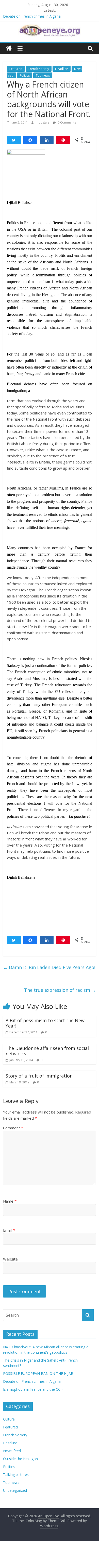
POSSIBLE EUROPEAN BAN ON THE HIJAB (38, 1373)
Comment (13, 1127)
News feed (12, 1450)
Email (9, 1230)
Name (9, 1201)
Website (10, 1259)
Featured (15, 69)
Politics (25, 75)
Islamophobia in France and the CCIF (33, 1389)
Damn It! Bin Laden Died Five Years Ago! (49, 967)
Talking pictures (16, 1474)
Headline (61, 69)
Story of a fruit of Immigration (39, 1076)
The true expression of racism (60, 990)
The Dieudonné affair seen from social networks (47, 1051)
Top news (43, 75)
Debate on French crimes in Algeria (32, 16)
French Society (38, 69)
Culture (9, 1419)
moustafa (43, 122)
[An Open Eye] (8, 48)
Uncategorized (15, 1490)
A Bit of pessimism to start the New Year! (45, 1023)
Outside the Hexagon (20, 1458)
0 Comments (66, 122)
